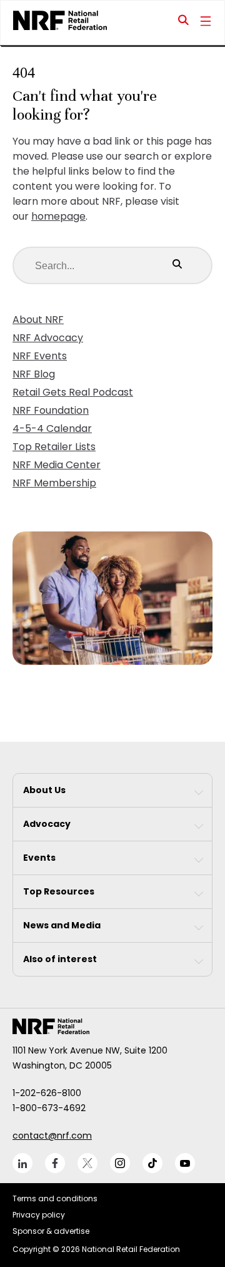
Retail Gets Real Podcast (72, 392)
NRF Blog (33, 374)
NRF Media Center (56, 465)
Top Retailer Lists (54, 446)
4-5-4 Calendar (52, 428)
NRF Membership (54, 483)
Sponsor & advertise (50, 1231)
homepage (58, 216)
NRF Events (39, 356)
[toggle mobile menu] (205, 22)
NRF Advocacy (47, 338)
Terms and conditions (55, 1198)
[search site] (183, 22)
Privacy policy (38, 1214)
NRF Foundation (50, 410)
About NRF (38, 319)
